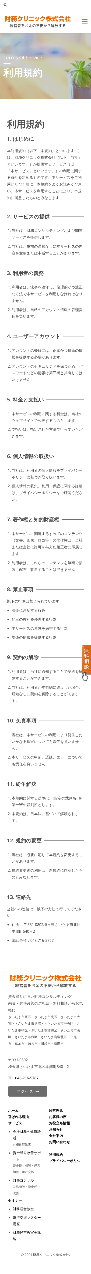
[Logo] (38, 21)
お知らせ (56, 1129)
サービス (15, 1123)
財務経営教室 (23, 1208)
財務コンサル (23, 1180)
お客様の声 (57, 1116)
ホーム (13, 1110)
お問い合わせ (59, 1141)
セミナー (15, 1200)
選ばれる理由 (19, 1116)
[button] (5, 5)
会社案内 (56, 1135)
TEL (11, 1078)
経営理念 (56, 1110)
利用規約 (56, 1154)
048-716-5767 (26, 1078)
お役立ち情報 (59, 1123)
